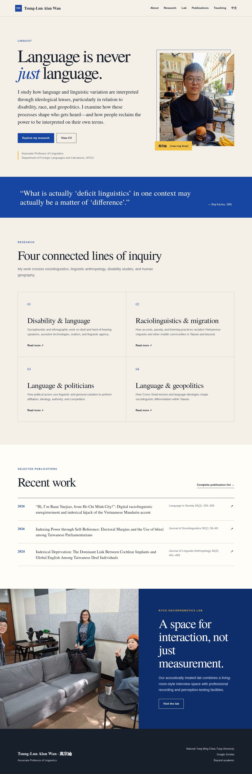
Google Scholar (225, 754)
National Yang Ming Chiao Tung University (210, 748)
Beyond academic (224, 760)
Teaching (220, 7)
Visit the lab (171, 703)
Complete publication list (215, 484)
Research (170, 7)
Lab (184, 7)
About (154, 7)
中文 (234, 7)
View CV (66, 137)
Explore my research (36, 137)
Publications (200, 7)
